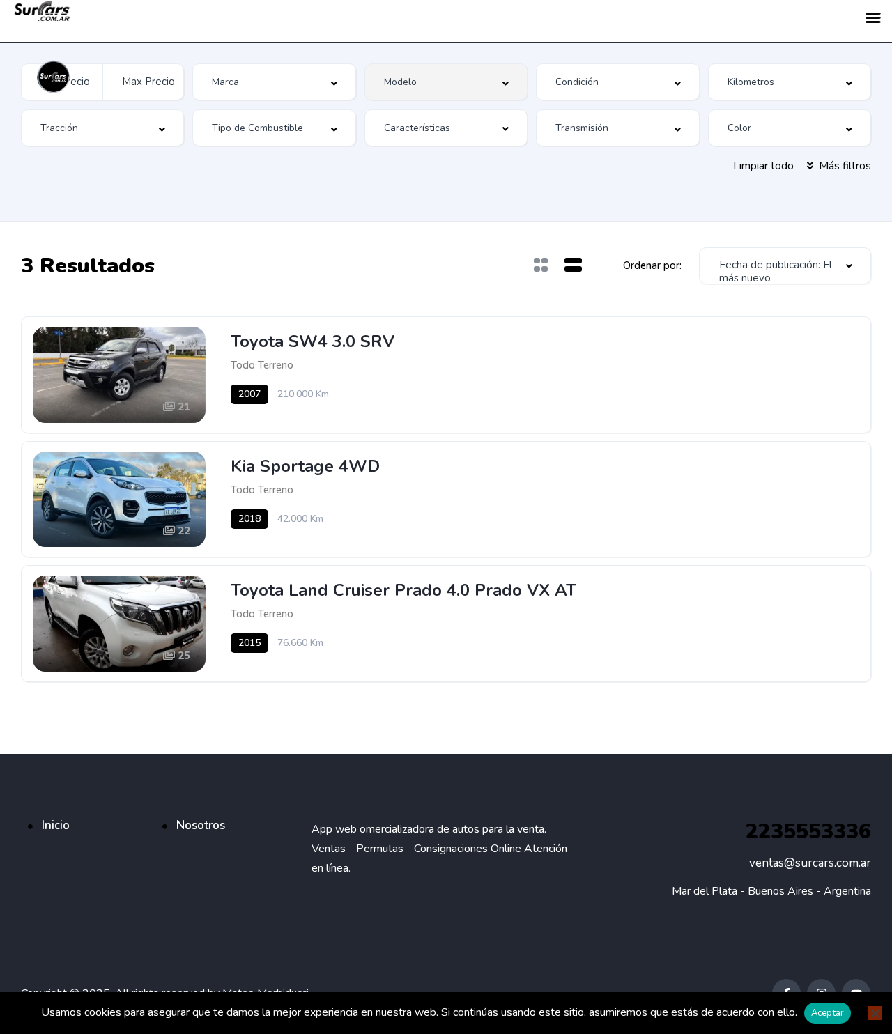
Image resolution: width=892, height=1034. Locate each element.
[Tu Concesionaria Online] (54, 76)
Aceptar (828, 1013)
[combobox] (102, 127)
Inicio (56, 825)
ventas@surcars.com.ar (810, 863)
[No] (875, 1013)
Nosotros (200, 825)
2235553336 (808, 831)
